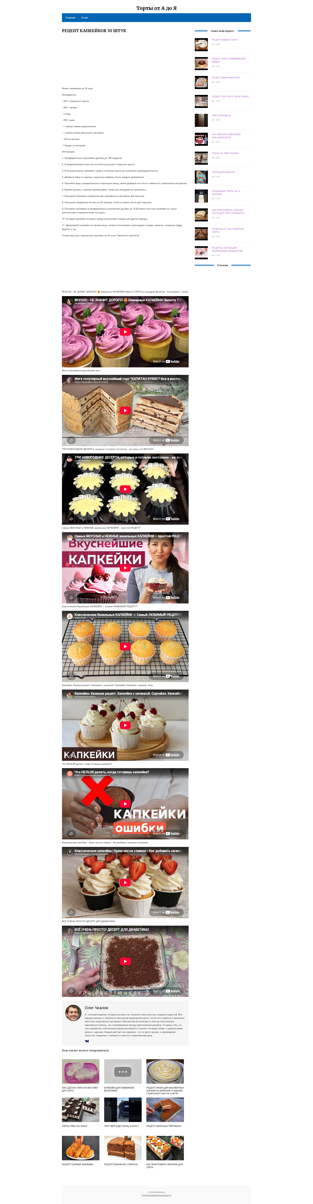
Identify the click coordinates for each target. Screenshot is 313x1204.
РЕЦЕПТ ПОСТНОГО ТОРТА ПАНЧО (230, 96)
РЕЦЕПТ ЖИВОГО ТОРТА (225, 39)
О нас (85, 17)
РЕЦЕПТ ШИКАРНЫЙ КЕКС (226, 77)
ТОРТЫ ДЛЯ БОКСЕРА (223, 172)
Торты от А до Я (156, 8)
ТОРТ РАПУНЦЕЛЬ (221, 115)
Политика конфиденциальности (156, 1195)
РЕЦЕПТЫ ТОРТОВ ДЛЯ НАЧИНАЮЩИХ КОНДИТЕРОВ (227, 249)
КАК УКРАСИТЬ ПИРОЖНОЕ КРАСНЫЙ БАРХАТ (226, 136)
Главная (70, 17)
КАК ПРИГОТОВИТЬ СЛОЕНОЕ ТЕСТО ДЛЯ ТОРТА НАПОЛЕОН (228, 211)
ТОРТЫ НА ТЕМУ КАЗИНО (225, 153)
